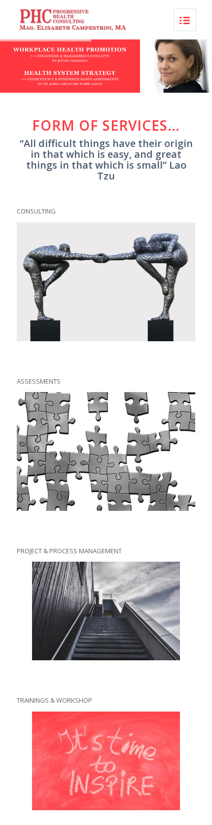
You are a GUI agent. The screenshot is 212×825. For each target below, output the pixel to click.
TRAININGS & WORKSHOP (54, 700)
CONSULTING (36, 211)
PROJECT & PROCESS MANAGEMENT (69, 550)
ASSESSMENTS (39, 381)
